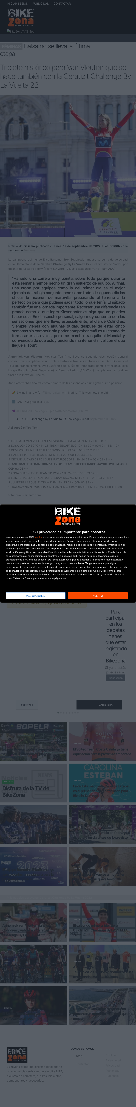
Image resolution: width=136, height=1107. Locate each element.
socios (38, 537)
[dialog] (68, 553)
